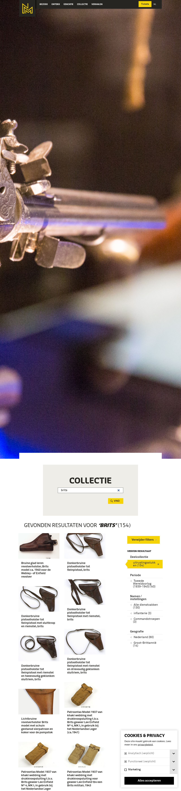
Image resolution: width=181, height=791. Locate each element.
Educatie (68, 4)
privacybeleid (145, 745)
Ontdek (55, 4)
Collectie (82, 4)
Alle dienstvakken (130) (145, 606)
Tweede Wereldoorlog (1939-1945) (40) (144, 584)
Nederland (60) (144, 637)
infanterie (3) (142, 613)
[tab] (173, 754)
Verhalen (97, 4)
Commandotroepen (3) (146, 620)
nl (155, 4)
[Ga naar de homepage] (27, 8)
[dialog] (149, 758)
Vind (117, 501)
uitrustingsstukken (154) (144, 564)
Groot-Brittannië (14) (144, 644)
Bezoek (44, 4)
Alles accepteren (149, 780)
